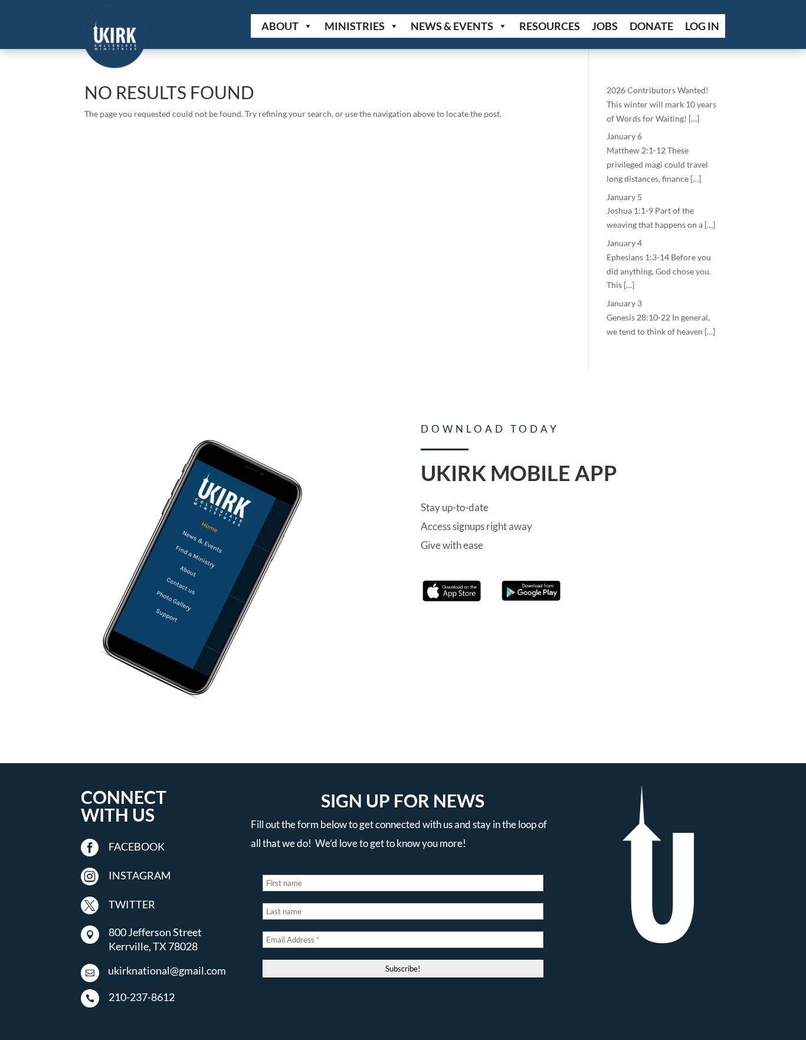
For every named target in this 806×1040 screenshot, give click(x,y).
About (280, 25)
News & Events (452, 25)
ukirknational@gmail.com (167, 970)
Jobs (605, 25)
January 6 (624, 136)
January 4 (624, 243)
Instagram (140, 875)
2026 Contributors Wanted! (658, 90)
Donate (651, 25)
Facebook (137, 846)
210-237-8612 (142, 996)
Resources (549, 25)
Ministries (355, 25)
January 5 (624, 197)
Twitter (132, 904)
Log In (702, 25)
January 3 (624, 303)
